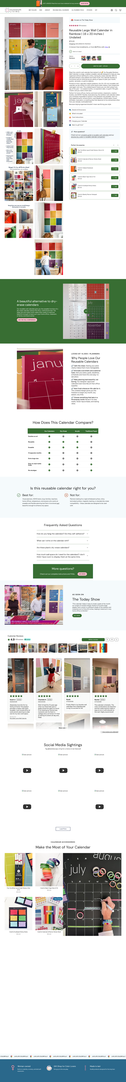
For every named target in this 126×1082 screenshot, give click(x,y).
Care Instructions (77, 117)
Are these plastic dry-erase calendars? (53, 547)
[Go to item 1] (13, 648)
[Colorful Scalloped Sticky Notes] (18, 913)
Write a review (93, 639)
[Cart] (120, 10)
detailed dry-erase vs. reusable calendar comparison (88, 137)
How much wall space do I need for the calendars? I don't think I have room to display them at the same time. (61, 555)
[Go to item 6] (62, 648)
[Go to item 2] (23, 648)
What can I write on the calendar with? (53, 540)
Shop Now (84, 3)
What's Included (77, 113)
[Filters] (112, 639)
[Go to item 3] (33, 648)
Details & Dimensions (79, 110)
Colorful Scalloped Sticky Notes (87, 185)
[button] (47, 10)
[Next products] (118, 145)
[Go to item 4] (43, 648)
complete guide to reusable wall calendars (95, 135)
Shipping (72, 44)
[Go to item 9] (92, 648)
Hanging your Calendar (79, 121)
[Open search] (107, 639)
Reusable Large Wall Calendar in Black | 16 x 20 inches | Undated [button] (18, 718)
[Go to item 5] (52, 648)
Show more (62, 728)
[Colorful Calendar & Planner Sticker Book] (49, 913)
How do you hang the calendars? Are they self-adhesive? (60, 534)
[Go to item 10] (102, 648)
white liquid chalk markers (81, 505)
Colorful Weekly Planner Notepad (87, 194)
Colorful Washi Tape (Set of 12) (86, 177)
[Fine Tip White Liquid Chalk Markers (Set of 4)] (18, 869)
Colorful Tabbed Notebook (85, 168)
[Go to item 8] (82, 648)
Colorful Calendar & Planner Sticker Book (89, 159)
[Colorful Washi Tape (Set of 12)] (49, 869)
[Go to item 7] (72, 648)
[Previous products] (114, 145)
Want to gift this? (77, 125)
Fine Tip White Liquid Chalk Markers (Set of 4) (91, 150)
